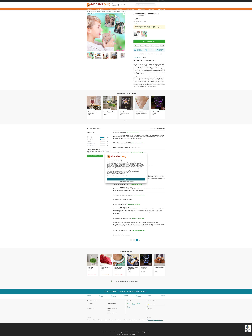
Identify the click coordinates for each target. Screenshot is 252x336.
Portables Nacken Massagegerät (118, 268)
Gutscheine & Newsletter (112, 313)
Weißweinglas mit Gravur (109, 112)
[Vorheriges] (88, 32)
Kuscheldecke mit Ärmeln (105, 268)
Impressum (105, 332)
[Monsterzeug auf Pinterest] (128, 327)
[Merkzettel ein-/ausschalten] (123, 49)
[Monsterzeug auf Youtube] (133, 327)
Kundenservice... (142, 291)
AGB (110, 332)
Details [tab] (144, 57)
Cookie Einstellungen (135, 332)
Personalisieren (149, 41)
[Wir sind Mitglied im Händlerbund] (155, 320)
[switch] (247, 331)
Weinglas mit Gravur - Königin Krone (92, 112)
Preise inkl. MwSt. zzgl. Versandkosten (139, 21)
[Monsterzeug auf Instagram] (118, 327)
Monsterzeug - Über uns (111, 303)
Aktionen (108, 310)
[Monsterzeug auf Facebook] (123, 327)
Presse (88, 305)
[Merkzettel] (159, 5)
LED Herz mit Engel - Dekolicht (157, 112)
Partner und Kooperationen (112, 308)
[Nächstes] (124, 32)
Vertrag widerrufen (145, 332)
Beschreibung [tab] (138, 57)
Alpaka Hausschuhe (159, 267)
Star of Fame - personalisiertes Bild (124, 112)
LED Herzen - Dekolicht (144, 268)
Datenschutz (126, 332)
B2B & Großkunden (90, 308)
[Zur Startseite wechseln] (98, 5)
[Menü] (250, 325)
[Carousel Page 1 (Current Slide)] (124, 120)
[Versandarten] (136, 306)
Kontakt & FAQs (90, 303)
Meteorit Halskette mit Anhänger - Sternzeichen (141, 112)
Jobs (108, 305)
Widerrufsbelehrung (118, 332)
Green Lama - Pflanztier (91, 268)
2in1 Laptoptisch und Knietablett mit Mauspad (133, 268)
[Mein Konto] (163, 5)
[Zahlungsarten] (126, 296)
